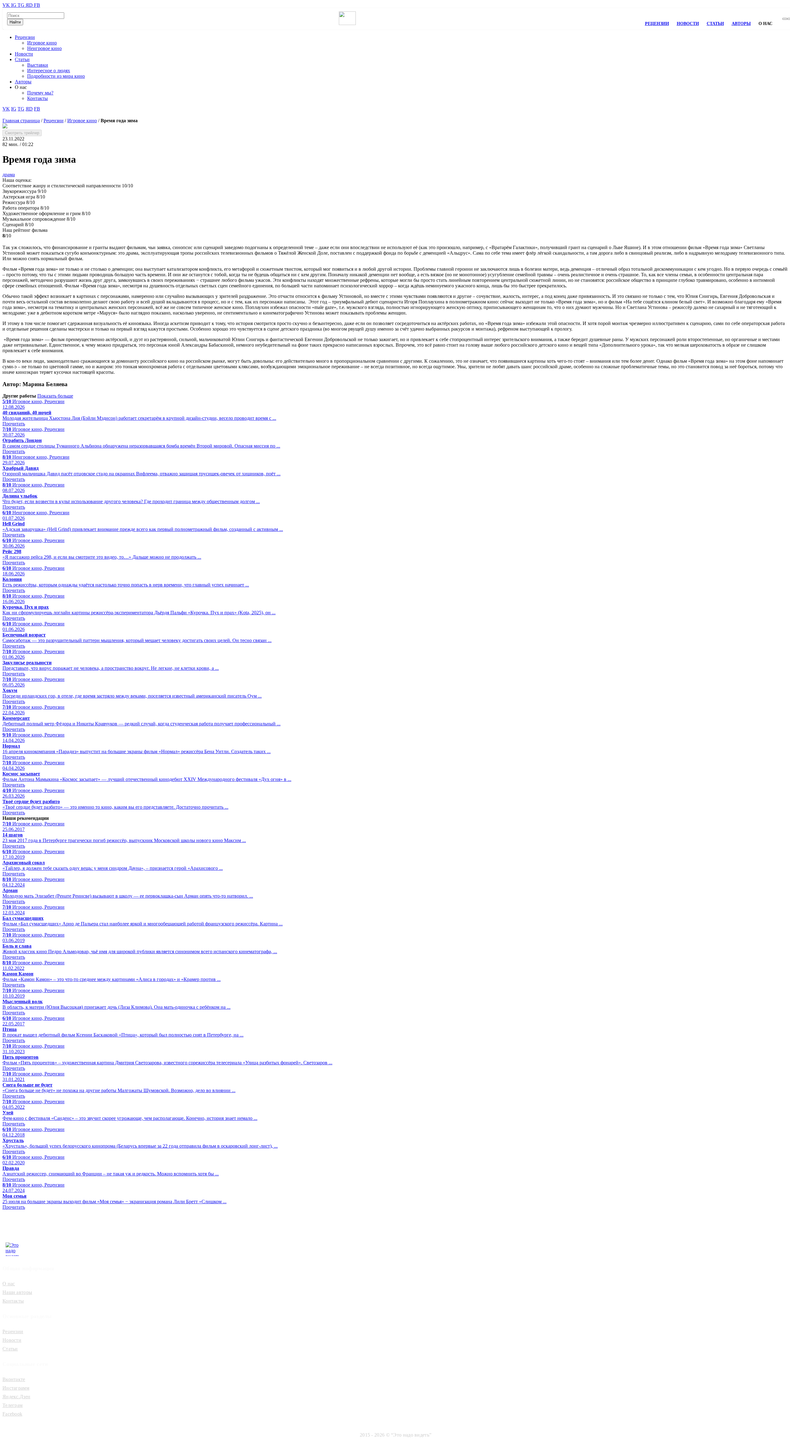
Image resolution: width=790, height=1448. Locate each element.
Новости (688, 23)
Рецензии (657, 23)
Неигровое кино (44, 48)
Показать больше (55, 396)
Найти (15, 22)
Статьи (715, 23)
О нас (8, 1283)
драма (8, 174)
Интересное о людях (48, 70)
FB (37, 5)
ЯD (30, 5)
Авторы (741, 23)
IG (14, 5)
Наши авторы (17, 1292)
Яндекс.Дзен (16, 1396)
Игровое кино (42, 42)
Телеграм (12, 1405)
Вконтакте (13, 1379)
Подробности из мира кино (56, 76)
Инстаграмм (15, 1388)
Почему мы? (40, 92)
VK (6, 5)
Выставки (37, 65)
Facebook (12, 1414)
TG (22, 5)
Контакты (37, 98)
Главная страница (21, 120)
